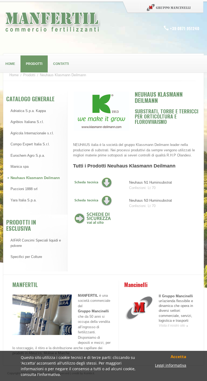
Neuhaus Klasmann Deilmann (35, 178)
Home (10, 64)
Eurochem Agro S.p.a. (28, 155)
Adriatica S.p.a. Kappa (28, 111)
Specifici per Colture (26, 257)
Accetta (178, 357)
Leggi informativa (170, 365)
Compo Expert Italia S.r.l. (30, 144)
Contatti (61, 64)
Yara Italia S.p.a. (24, 200)
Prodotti (34, 64)
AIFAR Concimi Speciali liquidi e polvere (36, 243)
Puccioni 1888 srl (24, 189)
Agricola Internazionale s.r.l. (32, 133)
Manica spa (20, 167)
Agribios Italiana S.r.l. (27, 122)
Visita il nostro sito (172, 325)
